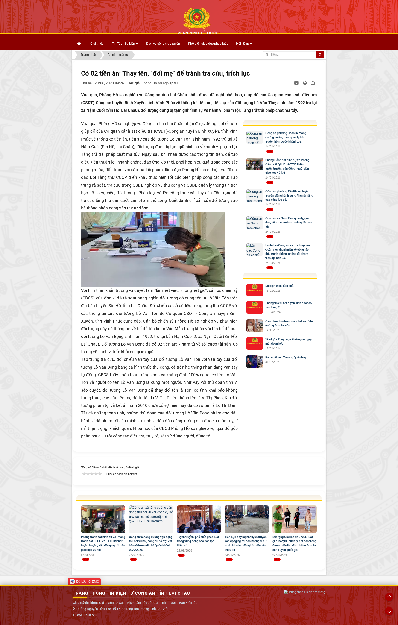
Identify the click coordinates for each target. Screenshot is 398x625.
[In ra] (305, 83)
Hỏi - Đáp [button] (243, 43)
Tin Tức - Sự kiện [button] (124, 43)
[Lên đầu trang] (389, 597)
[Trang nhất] (79, 43)
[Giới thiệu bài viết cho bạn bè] (297, 83)
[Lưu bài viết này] (313, 83)
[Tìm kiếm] (320, 54)
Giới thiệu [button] (97, 43)
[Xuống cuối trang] (389, 611)
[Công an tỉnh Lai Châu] (197, 21)
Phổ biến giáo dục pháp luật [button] (208, 43)
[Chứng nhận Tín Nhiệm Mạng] (304, 592)
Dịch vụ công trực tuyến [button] (163, 43)
